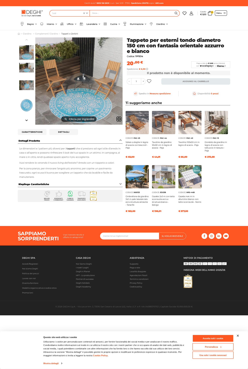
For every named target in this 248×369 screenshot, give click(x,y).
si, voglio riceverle (172, 236)
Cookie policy (136, 287)
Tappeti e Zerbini (69, 33)
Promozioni (27, 293)
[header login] (191, 13)
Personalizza (211, 346)
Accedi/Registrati (30, 264)
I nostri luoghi (82, 268)
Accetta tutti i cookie (213, 338)
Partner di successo (85, 279)
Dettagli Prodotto (29, 140)
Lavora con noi (29, 278)
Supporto (134, 264)
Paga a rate (135, 268)
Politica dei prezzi (30, 273)
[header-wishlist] (184, 13)
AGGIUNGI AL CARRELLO (196, 81)
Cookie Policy (100, 355)
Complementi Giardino (46, 33)
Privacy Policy (136, 283)
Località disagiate (138, 271)
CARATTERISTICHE (32, 132)
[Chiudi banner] (238, 336)
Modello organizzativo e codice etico (39, 288)
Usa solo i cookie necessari (213, 355)
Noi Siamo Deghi (84, 264)
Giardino (27, 33)
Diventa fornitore (30, 283)
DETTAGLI (63, 132)
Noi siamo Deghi (30, 269)
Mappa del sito (136, 291)
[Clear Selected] (84, 13)
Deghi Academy (83, 287)
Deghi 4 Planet (83, 271)
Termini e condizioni (139, 279)
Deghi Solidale (83, 283)
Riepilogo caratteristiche (34, 184)
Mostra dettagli (51, 363)
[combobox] (69, 13)
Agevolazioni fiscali (138, 275)
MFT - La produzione (85, 275)
